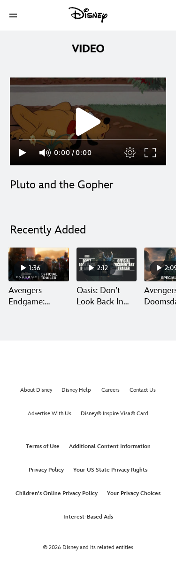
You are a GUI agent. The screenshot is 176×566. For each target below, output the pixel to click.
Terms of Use (43, 446)
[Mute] (45, 152)
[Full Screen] (151, 152)
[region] (88, 121)
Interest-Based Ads (88, 516)
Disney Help (76, 390)
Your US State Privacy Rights (110, 469)
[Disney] (88, 15)
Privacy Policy (46, 469)
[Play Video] (88, 121)
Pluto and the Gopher (62, 185)
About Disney (36, 390)
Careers (110, 390)
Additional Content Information (110, 446)
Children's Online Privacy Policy (56, 493)
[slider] (88, 139)
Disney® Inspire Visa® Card (114, 413)
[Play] (22, 152)
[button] (13, 15)
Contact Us (143, 390)
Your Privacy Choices (134, 493)
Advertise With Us (49, 413)
